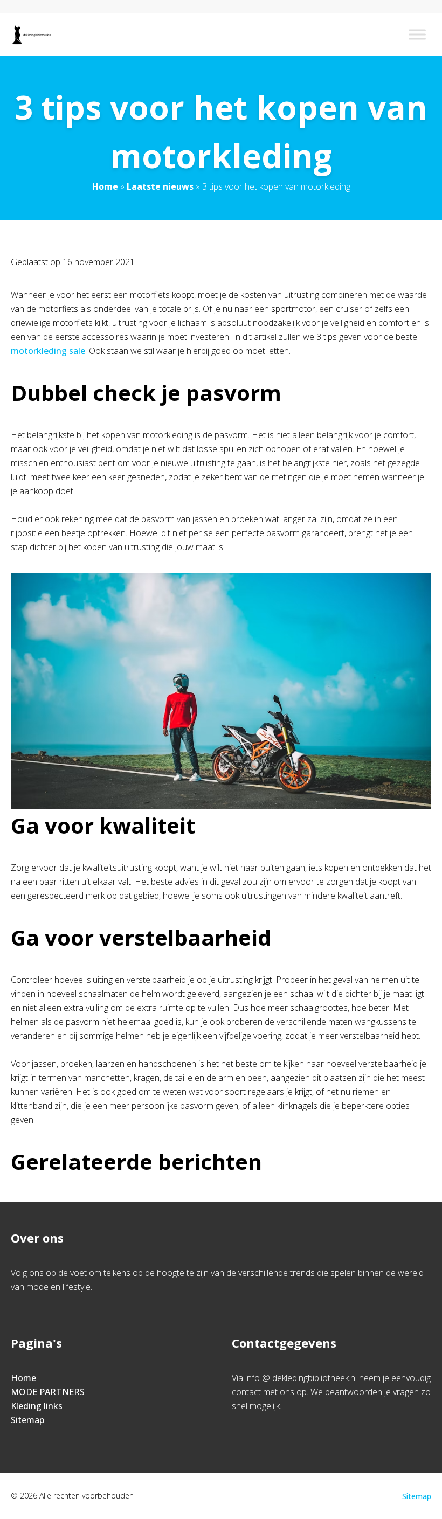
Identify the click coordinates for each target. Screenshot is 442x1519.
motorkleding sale (48, 351)
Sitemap (27, 1420)
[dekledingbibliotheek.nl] (31, 34)
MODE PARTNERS (48, 1392)
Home (105, 186)
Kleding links (37, 1406)
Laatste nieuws (160, 186)
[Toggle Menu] (417, 34)
